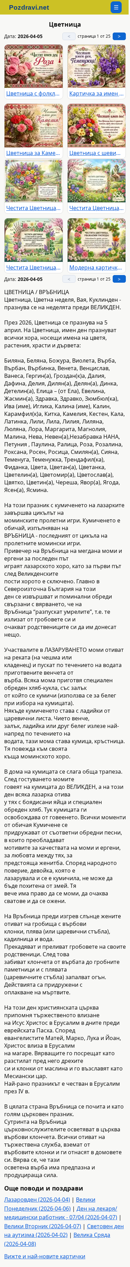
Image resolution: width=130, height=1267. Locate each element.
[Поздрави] (32, 7)
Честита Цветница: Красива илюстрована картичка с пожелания (33, 267)
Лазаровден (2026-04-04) (37, 1199)
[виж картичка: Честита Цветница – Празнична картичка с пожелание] (97, 181)
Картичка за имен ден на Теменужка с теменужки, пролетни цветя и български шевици (96, 93)
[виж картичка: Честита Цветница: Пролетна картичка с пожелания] (34, 181)
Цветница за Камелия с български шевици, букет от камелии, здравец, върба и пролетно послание (33, 153)
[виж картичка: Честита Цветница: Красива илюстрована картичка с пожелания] (34, 240)
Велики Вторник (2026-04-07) (42, 1226)
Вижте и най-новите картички (44, 1256)
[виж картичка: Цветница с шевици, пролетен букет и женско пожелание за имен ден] (97, 125)
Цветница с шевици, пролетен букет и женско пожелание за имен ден (96, 153)
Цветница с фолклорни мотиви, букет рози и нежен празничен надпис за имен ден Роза (33, 93)
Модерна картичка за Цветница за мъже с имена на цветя (96, 267)
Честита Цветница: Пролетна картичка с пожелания (33, 208)
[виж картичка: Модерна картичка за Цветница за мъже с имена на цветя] (97, 240)
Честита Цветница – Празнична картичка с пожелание (96, 208)
